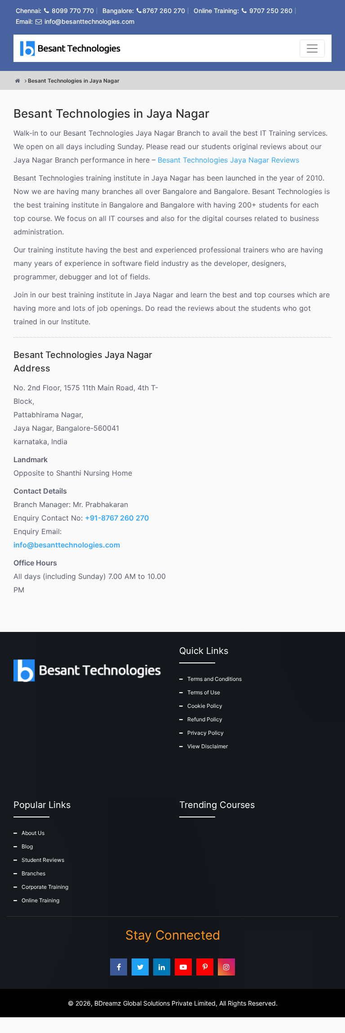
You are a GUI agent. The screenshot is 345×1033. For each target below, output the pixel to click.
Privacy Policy (205, 732)
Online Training (40, 900)
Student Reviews (43, 859)
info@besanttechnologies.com (89, 21)
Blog (27, 846)
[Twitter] (140, 967)
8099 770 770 (73, 10)
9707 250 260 (270, 10)
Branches (33, 873)
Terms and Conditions (214, 678)
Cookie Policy (204, 705)
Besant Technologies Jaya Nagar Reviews (228, 159)
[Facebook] (118, 967)
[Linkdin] (161, 967)
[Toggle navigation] (312, 48)
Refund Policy (204, 719)
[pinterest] (204, 967)
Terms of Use (203, 692)
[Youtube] (183, 967)
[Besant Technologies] (72, 48)
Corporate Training (45, 886)
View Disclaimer (207, 746)
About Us (33, 833)
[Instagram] (226, 967)
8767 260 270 (163, 10)
